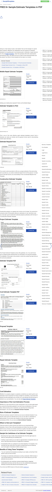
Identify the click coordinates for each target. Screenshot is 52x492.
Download (31, 82)
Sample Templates (47, 490)
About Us (10, 490)
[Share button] (1, 17)
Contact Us (3, 490)
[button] (50, 1)
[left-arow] (1, 246)
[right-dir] (51, 246)
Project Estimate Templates (29, 399)
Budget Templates (9, 53)
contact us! (26, 467)
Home (1, 4)
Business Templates (7, 4)
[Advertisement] (10, 37)
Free (44, 1)
